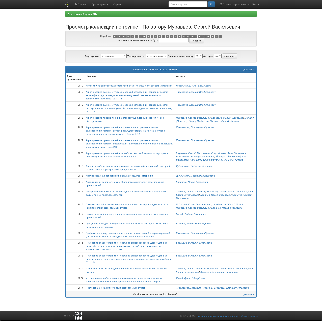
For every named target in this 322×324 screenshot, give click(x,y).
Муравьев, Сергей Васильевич (193, 117)
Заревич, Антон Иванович (190, 191)
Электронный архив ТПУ (82, 14)
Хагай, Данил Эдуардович (190, 278)
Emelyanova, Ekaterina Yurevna (226, 159)
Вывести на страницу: (181, 56)
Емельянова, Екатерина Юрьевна (195, 127)
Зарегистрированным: (235, 4)
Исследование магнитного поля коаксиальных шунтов (115, 287)
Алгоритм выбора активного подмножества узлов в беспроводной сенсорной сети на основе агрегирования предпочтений (128, 167)
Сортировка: (92, 56)
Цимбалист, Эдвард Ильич (227, 204)
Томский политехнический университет (217, 315)
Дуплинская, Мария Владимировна (195, 175)
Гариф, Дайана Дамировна (191, 213)
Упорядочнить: (136, 56)
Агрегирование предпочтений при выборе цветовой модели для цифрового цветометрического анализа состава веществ (127, 154)
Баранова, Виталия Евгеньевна (194, 242)
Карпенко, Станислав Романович (219, 271)
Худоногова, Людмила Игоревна (194, 166)
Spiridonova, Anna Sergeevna (192, 159)
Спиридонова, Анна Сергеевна (228, 153)
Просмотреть (99, 4)
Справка (118, 4)
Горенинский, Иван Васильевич (193, 85)
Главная (82, 4)
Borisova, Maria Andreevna (224, 121)
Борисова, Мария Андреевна (227, 117)
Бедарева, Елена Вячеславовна (193, 204)
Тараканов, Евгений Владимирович (196, 91)
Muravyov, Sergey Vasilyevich (231, 156)
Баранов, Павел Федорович (215, 194)
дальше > (249, 69)
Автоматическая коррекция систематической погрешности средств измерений (129, 85)
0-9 (115, 36)
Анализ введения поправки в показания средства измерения (119, 175)
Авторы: (208, 56)
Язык (254, 4)
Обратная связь (249, 315)
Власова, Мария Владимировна (193, 223)
